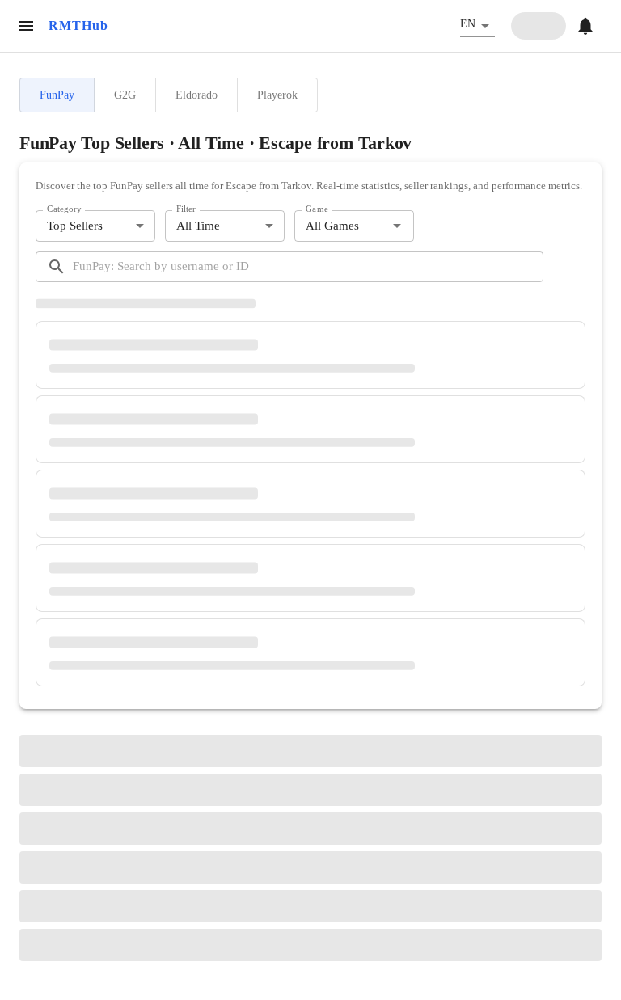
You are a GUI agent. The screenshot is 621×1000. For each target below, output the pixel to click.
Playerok (277, 94)
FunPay (57, 94)
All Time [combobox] (198, 225)
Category (64, 209)
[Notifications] (585, 26)
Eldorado (196, 94)
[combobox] (340, 226)
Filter (186, 209)
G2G (125, 94)
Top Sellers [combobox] (75, 225)
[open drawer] (26, 26)
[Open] (397, 225)
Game (317, 209)
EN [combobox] (467, 24)
